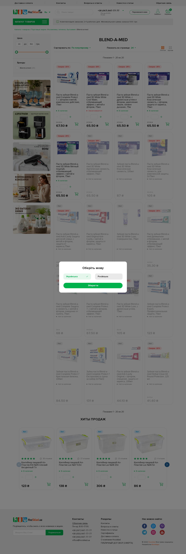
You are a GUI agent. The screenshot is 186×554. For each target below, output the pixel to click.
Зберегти (93, 285)
